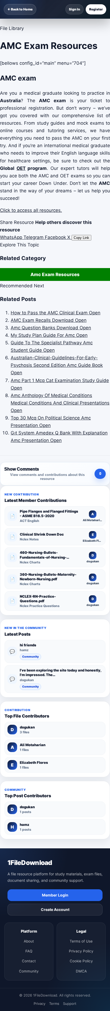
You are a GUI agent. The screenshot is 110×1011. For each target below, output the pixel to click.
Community (30, 656)
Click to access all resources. (31, 210)
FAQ (28, 951)
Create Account (55, 909)
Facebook (56, 237)
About (29, 941)
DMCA (81, 971)
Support (69, 1003)
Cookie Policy (81, 961)
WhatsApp (11, 237)
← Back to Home (20, 9)
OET (21, 168)
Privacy (39, 1003)
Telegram (34, 237)
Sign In (74, 9)
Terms (54, 1003)
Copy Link (81, 238)
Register (96, 9)
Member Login (55, 895)
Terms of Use (81, 941)
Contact (29, 961)
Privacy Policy (81, 951)
